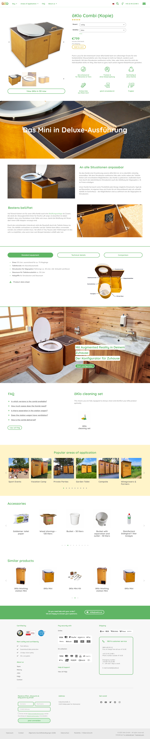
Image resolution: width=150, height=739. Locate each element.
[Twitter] (110, 702)
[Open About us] (56, 3)
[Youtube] (106, 702)
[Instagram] (120, 702)
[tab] (30, 255)
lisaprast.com (139, 735)
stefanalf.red (130, 735)
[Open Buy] (16, 3)
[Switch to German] (113, 3)
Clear (80, 33)
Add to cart (79, 47)
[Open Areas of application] (38, 3)
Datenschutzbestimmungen (36, 713)
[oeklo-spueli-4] (36, 42)
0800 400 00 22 (107, 647)
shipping (77, 44)
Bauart (75, 24)
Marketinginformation (33, 716)
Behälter (76, 29)
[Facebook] (101, 702)
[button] (63, 42)
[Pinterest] (115, 702)
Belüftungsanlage (55, 214)
